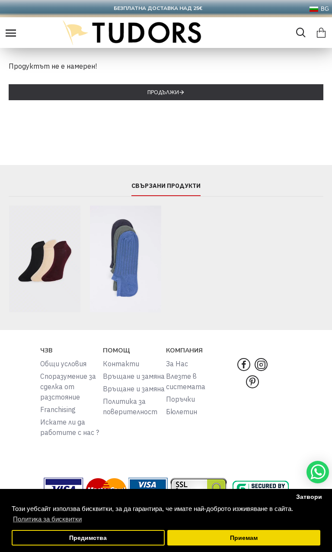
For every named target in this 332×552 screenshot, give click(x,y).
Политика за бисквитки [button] (47, 519)
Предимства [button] (88, 538)
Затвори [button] (309, 497)
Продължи (163, 92)
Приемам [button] (244, 538)
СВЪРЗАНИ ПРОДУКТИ (166, 186)
